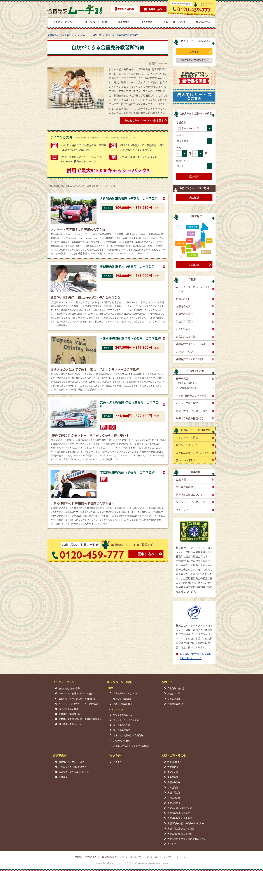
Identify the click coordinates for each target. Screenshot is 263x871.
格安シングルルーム (187, 445)
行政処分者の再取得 (187, 387)
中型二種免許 (173, 802)
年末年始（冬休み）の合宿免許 (128, 735)
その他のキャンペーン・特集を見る (144, 120)
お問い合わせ (126, 9)
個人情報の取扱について (189, 494)
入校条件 (63, 777)
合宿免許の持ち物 (185, 336)
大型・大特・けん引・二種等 (192, 410)
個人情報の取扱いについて (71, 724)
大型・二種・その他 (173, 755)
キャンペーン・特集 (187, 437)
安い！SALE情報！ (186, 460)
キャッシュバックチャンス (126, 719)
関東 (209, 240)
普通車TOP (194, 264)
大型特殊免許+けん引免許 (179, 818)
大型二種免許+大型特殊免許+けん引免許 (186, 838)
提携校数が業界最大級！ (70, 714)
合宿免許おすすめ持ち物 (125, 693)
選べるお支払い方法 (68, 708)
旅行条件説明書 (184, 487)
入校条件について (185, 352)
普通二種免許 (173, 797)
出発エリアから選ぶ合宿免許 (73, 766)
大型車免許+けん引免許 (178, 813)
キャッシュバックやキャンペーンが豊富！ (79, 703)
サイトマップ (183, 509)
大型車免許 (172, 766)
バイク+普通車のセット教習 (191, 395)
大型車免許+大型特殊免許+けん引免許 (185, 823)
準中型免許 (172, 777)
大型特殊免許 (173, 782)
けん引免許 (172, 787)
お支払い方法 (183, 329)
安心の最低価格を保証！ (70, 688)
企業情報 (181, 479)
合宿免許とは (183, 298)
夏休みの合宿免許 (121, 724)
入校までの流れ (184, 321)
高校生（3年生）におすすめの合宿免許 (132, 745)
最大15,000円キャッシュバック (192, 452)
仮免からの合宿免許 (187, 383)
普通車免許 (182, 378)
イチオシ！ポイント (65, 682)
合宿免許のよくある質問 (189, 359)
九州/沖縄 (180, 243)
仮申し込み (155, 9)
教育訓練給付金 (174, 761)
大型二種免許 (173, 792)
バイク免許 (114, 755)
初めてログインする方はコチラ (194, 60)
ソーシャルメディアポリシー (192, 502)
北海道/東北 (192, 226)
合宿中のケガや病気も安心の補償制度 (77, 698)
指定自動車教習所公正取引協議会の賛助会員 (80, 719)
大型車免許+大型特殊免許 (179, 807)
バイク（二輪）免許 (187, 403)
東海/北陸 (206, 251)
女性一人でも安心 (121, 740)
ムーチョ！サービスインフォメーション (193, 289)
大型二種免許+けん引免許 (179, 833)
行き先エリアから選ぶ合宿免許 (74, 771)
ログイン (194, 51)
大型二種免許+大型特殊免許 (180, 828)
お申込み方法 (183, 306)
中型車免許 (172, 771)
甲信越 (191, 233)
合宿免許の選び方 (185, 314)
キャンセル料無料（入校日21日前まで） (78, 693)
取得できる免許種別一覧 (189, 418)
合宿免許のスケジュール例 (190, 344)
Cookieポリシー (137, 856)
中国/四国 (192, 254)
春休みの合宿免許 (121, 730)
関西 (190, 240)
